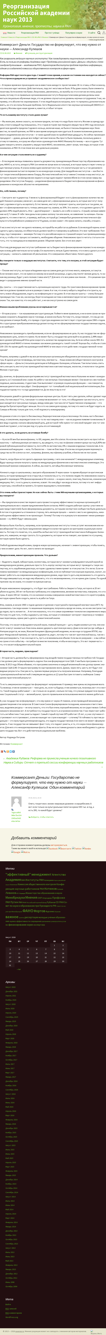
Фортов (39, 911)
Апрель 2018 (11, 1034)
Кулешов (31, 53)
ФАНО (28, 910)
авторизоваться (59, 845)
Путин (14, 902)
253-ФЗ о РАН (36, 37)
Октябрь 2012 (11, 1278)
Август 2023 (10, 987)
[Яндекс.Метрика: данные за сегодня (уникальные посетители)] (96, 1332)
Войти (8, 1304)
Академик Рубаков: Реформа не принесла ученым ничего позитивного (49, 758)
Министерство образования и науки (44, 893)
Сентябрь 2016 (12, 1089)
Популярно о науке (73, 32)
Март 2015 (10, 1166)
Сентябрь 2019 (12, 1017)
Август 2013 (10, 1248)
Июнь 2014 (10, 1205)
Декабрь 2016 (11, 1081)
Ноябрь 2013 (11, 1235)
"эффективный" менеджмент (28, 874)
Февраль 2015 (11, 1171)
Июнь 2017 (10, 1068)
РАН (20, 902)
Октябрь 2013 (11, 1239)
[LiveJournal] (4, 751)
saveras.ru (19, 1331)
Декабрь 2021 (11, 991)
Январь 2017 (11, 1077)
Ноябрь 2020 (11, 1000)
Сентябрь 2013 (12, 1243)
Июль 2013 (10, 1252)
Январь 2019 (11, 1021)
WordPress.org (12, 1317)
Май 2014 (9, 1209)
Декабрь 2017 (11, 1051)
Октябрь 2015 (11, 1137)
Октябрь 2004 (11, 1286)
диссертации (31, 917)
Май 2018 (9, 1030)
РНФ (24, 902)
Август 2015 (10, 1145)
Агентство (59, 874)
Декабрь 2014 (11, 1179)
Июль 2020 (10, 1008)
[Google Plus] (2, 751)
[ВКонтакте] (13, 751)
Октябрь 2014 (11, 1188)
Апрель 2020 (11, 1012)
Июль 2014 (10, 1201)
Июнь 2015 (10, 1154)
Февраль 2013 (11, 1265)
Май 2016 (9, 1107)
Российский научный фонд (36, 902)
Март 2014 (10, 1218)
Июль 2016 (10, 1098)
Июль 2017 (10, 1064)
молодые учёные (47, 917)
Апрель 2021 (11, 995)
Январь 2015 (11, 1175)
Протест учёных (52, 32)
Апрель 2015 (11, 1162)
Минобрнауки (15, 897)
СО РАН (60, 902)
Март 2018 (10, 1038)
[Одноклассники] (7, 751)
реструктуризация (44, 53)
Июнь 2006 (10, 1282)
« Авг (19, 969)
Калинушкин (49, 880)
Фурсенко (50, 911)
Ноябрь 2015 (11, 1132)
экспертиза (39, 924)
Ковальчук (13, 885)
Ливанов (11, 893)
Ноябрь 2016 (11, 1085)
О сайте (91, 32)
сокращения (36, 921)
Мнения (45, 37)
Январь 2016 (11, 1124)
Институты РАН (34, 880)
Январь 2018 (11, 1047)
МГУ (17, 893)
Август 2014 (10, 1196)
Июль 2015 (10, 1149)
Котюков (50, 889)
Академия (13, 879)
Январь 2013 (11, 1269)
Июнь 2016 (10, 1102)
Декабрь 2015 (11, 1128)
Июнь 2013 (10, 1256)
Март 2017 (10, 1072)
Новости (11, 32)
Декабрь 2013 (11, 1231)
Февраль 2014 (11, 1222)
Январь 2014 (11, 1226)
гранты (21, 918)
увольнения (46, 921)
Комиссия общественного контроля (37, 884)
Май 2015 (9, 1158)
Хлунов (57, 912)
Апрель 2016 (11, 1111)
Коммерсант (16, 743)
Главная (4, 37)
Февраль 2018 (11, 1042)
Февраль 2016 (11, 1119)
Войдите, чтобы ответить (42, 817)
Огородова (47, 898)
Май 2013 (9, 1261)
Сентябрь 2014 (12, 1192)
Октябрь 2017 (11, 1060)
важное (12, 916)
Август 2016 (10, 1094)
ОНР (40, 897)
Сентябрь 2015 (12, 1141)
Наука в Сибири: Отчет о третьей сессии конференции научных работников (53, 764)
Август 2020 (10, 1004)
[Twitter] (10, 751)
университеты (56, 921)
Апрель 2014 (11, 1213)
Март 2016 (10, 1115)
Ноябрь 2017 (11, 1055)
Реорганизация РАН (30, 32)
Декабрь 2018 (11, 1025)
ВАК (23, 880)
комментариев (14, 1313)
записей (11, 1308)
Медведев (22, 893)
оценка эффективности (20, 921)
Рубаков (51, 902)
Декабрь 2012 (11, 1273)
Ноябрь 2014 (11, 1184)
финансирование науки (20, 924)
